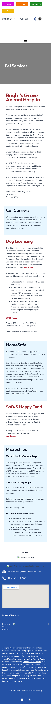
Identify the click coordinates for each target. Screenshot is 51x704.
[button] (25, 40)
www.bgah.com (38, 186)
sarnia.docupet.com (14, 382)
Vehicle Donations (16, 648)
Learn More (28, 267)
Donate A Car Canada (32, 662)
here (4, 681)
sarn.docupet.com (13, 436)
